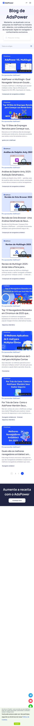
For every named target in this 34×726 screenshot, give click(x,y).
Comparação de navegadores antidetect (13, 94)
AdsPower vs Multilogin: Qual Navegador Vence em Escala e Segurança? (16, 82)
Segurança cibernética (8, 325)
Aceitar (17, 723)
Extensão (19, 417)
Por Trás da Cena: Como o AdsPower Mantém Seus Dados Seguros (14, 405)
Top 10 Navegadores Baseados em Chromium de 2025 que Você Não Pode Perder (17, 313)
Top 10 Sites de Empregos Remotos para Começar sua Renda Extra (15, 128)
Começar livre (17, 500)
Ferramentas (5, 371)
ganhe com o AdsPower (9, 140)
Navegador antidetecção (9, 417)
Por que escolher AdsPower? (11, 75)
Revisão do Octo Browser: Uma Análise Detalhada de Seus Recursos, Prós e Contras (17, 220)
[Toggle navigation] (30, 3)
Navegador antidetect (8, 466)
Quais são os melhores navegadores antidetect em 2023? (15, 454)
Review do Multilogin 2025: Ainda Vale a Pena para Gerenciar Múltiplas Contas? (16, 267)
